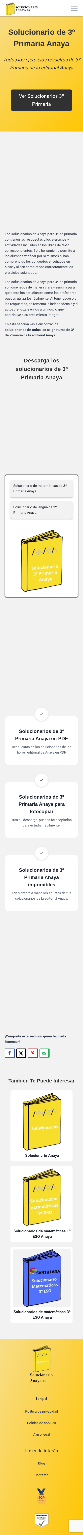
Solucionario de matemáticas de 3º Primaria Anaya (40, 488)
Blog (41, 1463)
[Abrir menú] (74, 8)
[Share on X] (21, 1053)
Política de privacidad (41, 1411)
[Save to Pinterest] (33, 1053)
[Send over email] (44, 1053)
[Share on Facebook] (10, 1053)
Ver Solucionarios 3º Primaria (41, 100)
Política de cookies (41, 1423)
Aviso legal (41, 1434)
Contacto (41, 1475)
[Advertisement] (41, 184)
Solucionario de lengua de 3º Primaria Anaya (35, 510)
